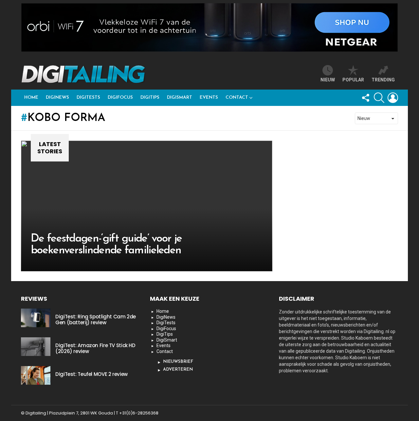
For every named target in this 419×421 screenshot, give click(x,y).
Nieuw (327, 79)
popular (353, 79)
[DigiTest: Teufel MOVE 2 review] (35, 375)
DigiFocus (120, 97)
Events (209, 97)
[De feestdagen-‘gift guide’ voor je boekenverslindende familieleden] (146, 206)
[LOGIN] (393, 98)
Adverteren (178, 369)
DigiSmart (179, 97)
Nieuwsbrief (178, 362)
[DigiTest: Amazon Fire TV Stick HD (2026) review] (35, 346)
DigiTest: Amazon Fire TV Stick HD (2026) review (95, 348)
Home (31, 97)
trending (383, 79)
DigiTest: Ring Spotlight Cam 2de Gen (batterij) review (95, 319)
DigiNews (57, 97)
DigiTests (88, 97)
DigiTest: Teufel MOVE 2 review (91, 374)
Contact (237, 97)
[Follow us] (365, 98)
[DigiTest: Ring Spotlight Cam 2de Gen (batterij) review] (35, 318)
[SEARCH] (379, 98)
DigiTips (149, 97)
